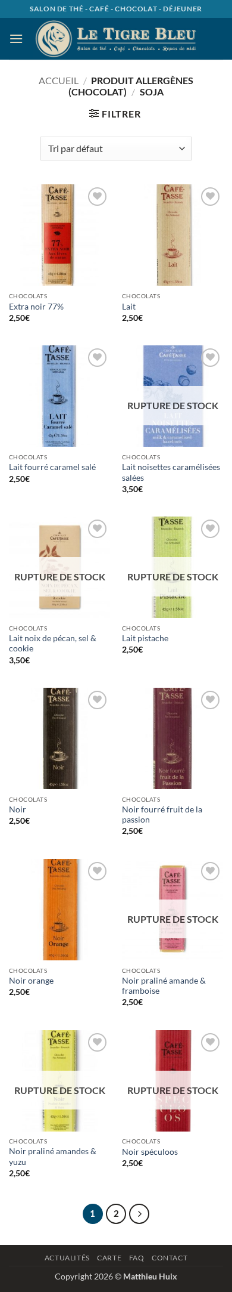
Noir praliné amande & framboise (164, 986)
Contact (169, 1257)
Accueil (59, 80)
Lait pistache (145, 638)
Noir (17, 809)
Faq (137, 1257)
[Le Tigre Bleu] (116, 38)
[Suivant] (139, 1214)
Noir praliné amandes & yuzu (52, 1156)
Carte (109, 1257)
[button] (16, 38)
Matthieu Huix (150, 1276)
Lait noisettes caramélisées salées (171, 472)
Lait (129, 306)
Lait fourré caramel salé (52, 467)
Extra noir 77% (36, 306)
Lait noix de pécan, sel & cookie (52, 643)
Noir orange (31, 980)
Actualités (67, 1257)
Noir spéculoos (150, 1152)
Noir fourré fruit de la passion (162, 815)
